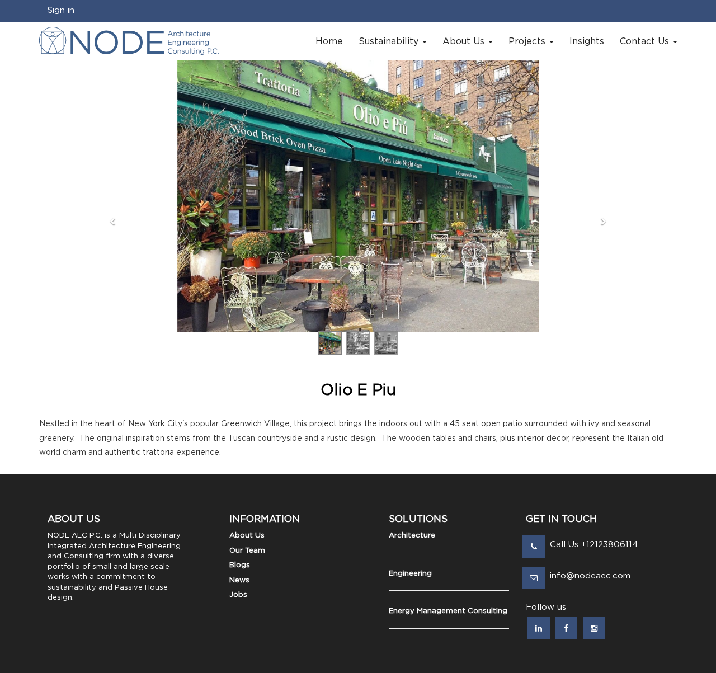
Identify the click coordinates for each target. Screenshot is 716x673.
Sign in (61, 10)
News (239, 580)
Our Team (247, 550)
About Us (247, 535)
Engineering (410, 573)
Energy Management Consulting (448, 611)
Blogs (239, 565)
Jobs (238, 595)
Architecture (412, 535)
